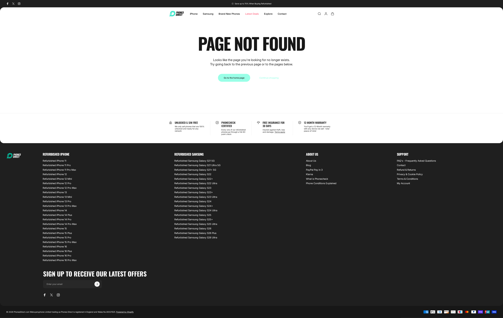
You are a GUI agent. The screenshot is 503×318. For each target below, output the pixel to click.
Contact (401, 165)
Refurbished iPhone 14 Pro (57, 219)
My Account (403, 183)
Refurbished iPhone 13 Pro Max (60, 206)
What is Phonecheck (317, 178)
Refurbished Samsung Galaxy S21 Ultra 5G (197, 165)
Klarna (309, 174)
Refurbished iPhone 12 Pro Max (60, 188)
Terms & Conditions (407, 178)
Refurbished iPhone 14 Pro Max (60, 224)
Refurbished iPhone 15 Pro (57, 237)
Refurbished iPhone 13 (55, 192)
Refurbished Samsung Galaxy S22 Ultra (195, 183)
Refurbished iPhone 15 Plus (57, 233)
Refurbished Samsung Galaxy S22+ (193, 178)
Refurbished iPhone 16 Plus (57, 251)
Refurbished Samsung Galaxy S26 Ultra (195, 237)
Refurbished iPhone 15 (55, 228)
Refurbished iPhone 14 (55, 210)
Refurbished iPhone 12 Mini (57, 178)
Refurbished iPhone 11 (54, 160)
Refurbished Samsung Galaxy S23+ (193, 192)
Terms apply (280, 132)
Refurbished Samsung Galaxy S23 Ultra (195, 197)
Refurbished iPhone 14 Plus (57, 215)
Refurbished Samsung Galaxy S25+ (193, 219)
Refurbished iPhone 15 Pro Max (60, 242)
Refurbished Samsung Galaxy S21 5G (194, 160)
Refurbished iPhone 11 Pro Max (59, 169)
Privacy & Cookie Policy (410, 174)
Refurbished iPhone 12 (55, 174)
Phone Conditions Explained (321, 183)
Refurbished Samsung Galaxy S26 (192, 228)
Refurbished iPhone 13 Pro (57, 201)
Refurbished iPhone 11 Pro (57, 165)
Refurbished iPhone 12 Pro (57, 183)
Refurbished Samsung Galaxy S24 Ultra (195, 210)
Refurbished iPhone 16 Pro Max (60, 260)
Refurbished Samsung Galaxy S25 (192, 215)
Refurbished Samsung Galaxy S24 (192, 201)
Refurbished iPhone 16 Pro (57, 255)
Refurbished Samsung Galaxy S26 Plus (195, 233)
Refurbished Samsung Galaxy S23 (192, 188)
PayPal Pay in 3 (314, 169)
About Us (311, 160)
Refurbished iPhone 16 (55, 246)
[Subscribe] (97, 284)
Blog (308, 165)
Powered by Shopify (125, 312)
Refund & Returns (406, 169)
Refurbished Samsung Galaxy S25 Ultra (195, 224)
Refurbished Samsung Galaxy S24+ (193, 206)
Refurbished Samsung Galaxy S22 (192, 174)
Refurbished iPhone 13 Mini (57, 197)
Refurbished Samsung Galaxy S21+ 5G (195, 169)
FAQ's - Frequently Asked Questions (416, 160)
